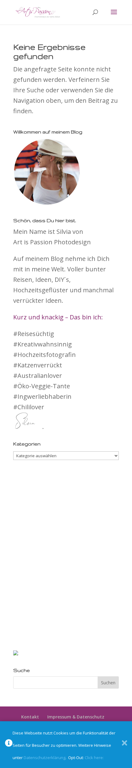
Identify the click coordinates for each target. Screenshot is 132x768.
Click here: (94, 757)
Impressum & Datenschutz (75, 717)
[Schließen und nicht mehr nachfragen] (124, 744)
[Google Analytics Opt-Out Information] (9, 744)
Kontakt (30, 717)
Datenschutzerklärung (44, 757)
